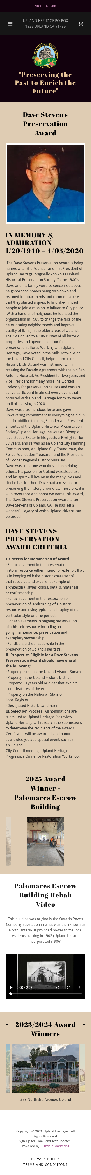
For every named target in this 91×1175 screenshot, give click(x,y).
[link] (80, 23)
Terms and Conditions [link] (45, 1165)
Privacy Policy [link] (45, 1159)
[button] (10, 23)
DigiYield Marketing (54, 1146)
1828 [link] (29, 26)
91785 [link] (60, 26)
